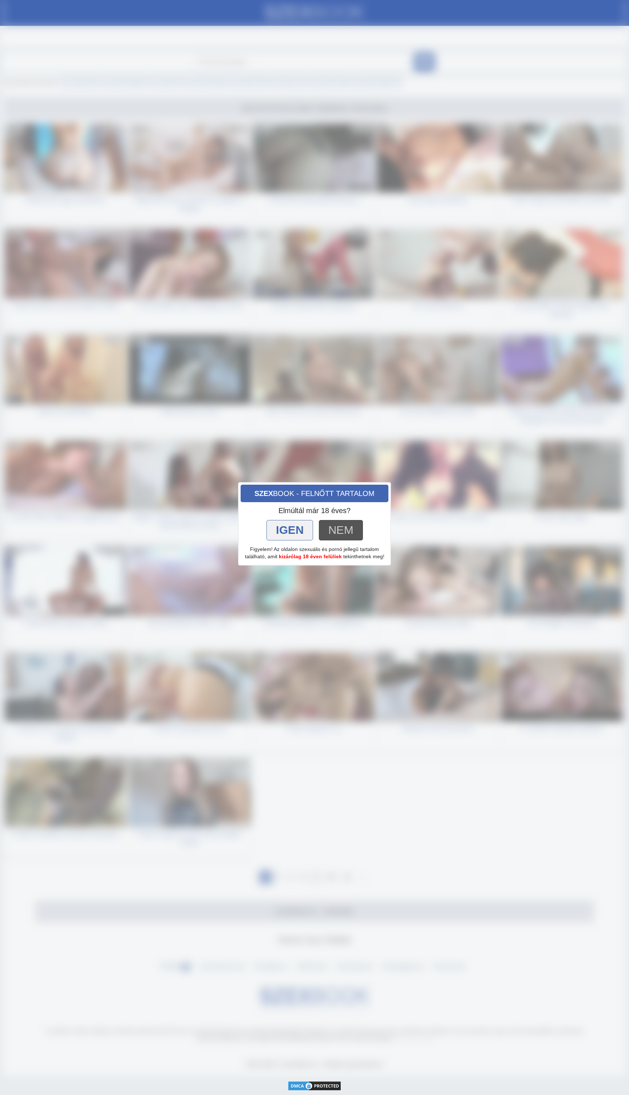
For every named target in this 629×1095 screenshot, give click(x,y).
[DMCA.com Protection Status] (314, 1085)
